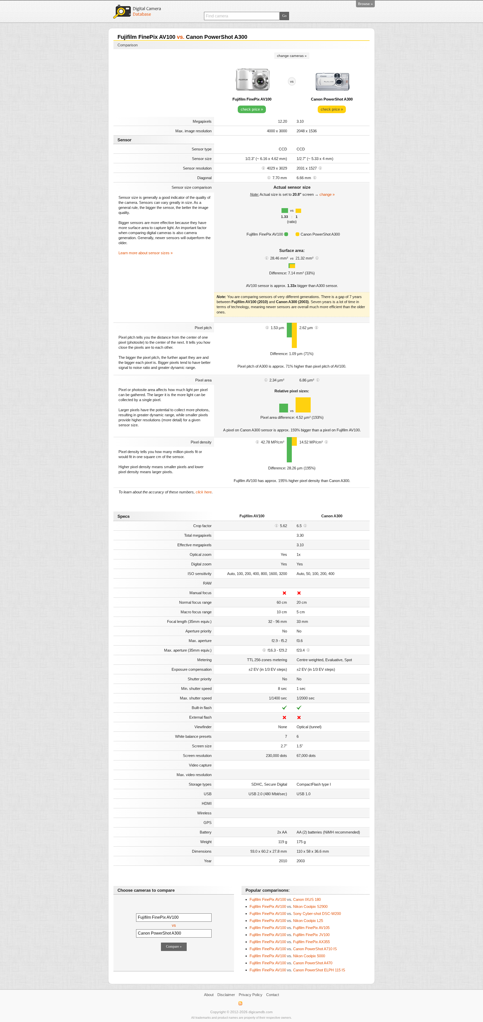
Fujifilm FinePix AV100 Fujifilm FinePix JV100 (290, 935)
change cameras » (292, 56)
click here (204, 492)
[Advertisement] (164, 83)
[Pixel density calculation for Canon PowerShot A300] (326, 441)
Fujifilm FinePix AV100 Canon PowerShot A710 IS (293, 949)
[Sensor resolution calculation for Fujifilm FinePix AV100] (263, 168)
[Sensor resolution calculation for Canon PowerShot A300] (320, 168)
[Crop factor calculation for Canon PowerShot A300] (305, 525)
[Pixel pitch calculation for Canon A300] (316, 327)
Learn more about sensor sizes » (145, 253)
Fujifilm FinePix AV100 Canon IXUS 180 (285, 899)
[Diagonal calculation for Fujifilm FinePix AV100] (268, 177)
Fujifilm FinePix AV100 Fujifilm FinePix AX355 (290, 942)
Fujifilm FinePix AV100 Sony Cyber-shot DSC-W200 (295, 913)
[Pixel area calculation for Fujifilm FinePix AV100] (265, 379)
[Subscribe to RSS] (240, 1003)
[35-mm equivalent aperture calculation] (264, 650)
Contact (272, 995)
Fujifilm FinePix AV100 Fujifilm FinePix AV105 (290, 927)
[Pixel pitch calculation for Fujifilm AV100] (267, 327)
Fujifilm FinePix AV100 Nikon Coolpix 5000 (287, 956)
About (209, 995)
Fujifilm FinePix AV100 (251, 99)
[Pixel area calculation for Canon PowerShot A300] (317, 379)
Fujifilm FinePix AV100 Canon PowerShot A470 (291, 963)
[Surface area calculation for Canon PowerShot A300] (316, 258)
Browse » (365, 4)
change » (327, 194)
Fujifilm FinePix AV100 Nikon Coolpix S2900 (289, 906)
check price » (252, 109)
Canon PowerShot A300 (332, 99)
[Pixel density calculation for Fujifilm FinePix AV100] (257, 441)
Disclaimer (226, 995)
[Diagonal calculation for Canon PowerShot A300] (314, 177)
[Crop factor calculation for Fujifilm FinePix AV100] (276, 525)
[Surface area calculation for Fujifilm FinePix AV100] (266, 258)
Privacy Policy (250, 995)
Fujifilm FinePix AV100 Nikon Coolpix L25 (286, 920)
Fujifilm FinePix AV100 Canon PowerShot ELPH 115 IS (297, 970)
